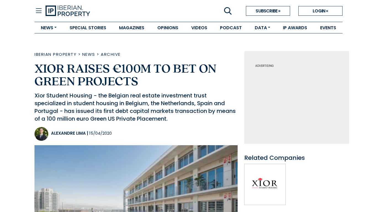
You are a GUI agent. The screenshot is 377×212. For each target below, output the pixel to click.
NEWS (47, 28)
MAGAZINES (131, 28)
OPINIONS (167, 28)
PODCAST (231, 28)
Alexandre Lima (68, 133)
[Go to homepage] (117, 11)
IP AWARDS (295, 28)
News (88, 54)
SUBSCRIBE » (268, 11)
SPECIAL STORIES (88, 28)
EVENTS (328, 28)
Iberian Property (55, 54)
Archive (111, 54)
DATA (261, 28)
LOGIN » (320, 11)
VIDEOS (199, 28)
